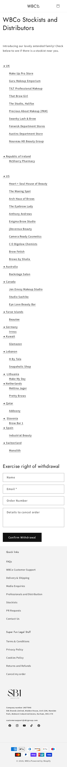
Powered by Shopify (40, 761)
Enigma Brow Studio (22, 221)
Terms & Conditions (17, 641)
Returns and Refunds (18, 666)
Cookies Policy (15, 657)
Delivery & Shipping (17, 578)
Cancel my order (16, 674)
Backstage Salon (19, 274)
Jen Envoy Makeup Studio (26, 289)
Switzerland (12, 443)
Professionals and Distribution (24, 594)
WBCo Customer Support (21, 569)
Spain (8, 428)
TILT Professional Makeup (25, 88)
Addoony (15, 411)
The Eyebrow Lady (21, 206)
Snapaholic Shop (20, 366)
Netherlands (12, 383)
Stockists (11, 602)
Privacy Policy (14, 649)
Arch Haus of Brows (22, 198)
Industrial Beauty (20, 435)
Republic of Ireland (17, 156)
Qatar (8, 403)
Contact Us (12, 618)
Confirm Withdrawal (22, 537)
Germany (10, 327)
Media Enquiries (15, 586)
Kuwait (9, 336)
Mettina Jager (18, 388)
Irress (13, 331)
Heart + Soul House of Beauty (28, 183)
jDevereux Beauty (20, 229)
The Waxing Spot (20, 191)
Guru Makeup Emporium (25, 81)
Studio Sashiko (19, 297)
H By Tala (15, 359)
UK (6, 66)
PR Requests (13, 610)
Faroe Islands (13, 312)
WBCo (27, 761)
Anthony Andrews (20, 214)
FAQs (9, 561)
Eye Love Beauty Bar (22, 304)
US (6, 176)
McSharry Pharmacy (22, 161)
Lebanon (10, 351)
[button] (58, 6)
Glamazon (15, 344)
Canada (9, 281)
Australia (10, 266)
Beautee (14, 319)
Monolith (15, 450)
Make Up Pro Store (21, 73)
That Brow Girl (18, 96)
